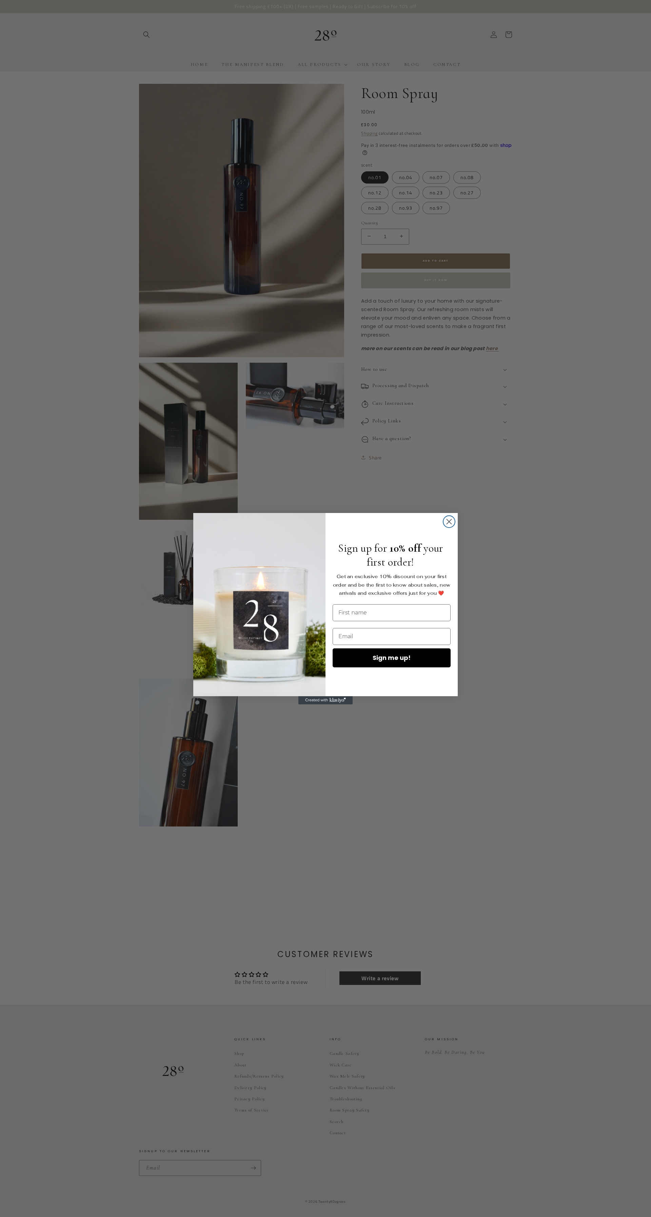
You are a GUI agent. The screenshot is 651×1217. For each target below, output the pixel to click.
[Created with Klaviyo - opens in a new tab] (325, 700)
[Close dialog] (449, 522)
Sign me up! (392, 657)
